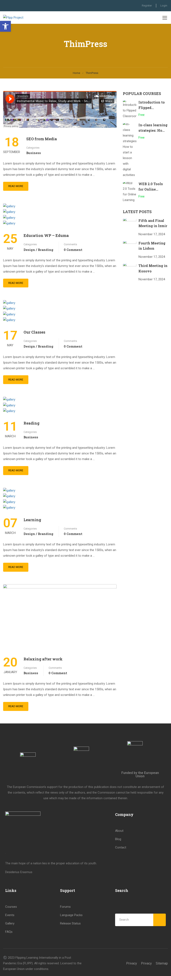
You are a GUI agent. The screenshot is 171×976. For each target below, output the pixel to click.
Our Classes (34, 332)
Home (76, 73)
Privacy (131, 963)
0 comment (73, 250)
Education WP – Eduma (46, 235)
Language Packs (71, 915)
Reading (31, 423)
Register (147, 5)
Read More (15, 186)
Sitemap (162, 963)
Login (163, 5)
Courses (11, 907)
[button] (5, 26)
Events (9, 915)
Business (33, 153)
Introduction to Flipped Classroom (151, 107)
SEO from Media (41, 138)
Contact (120, 847)
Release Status (70, 923)
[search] (159, 920)
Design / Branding (38, 250)
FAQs (9, 932)
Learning (32, 519)
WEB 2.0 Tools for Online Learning (150, 189)
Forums (65, 907)
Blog (118, 839)
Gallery (9, 923)
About (119, 831)
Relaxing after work (43, 658)
